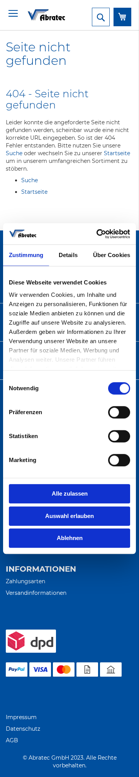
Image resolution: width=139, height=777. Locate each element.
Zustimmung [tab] (26, 255)
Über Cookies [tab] (111, 255)
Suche (14, 153)
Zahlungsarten (25, 581)
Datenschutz (23, 728)
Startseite (117, 153)
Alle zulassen (70, 493)
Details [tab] (68, 255)
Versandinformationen (36, 592)
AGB (12, 740)
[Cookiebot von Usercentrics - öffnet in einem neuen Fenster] (98, 234)
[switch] (119, 413)
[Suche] (101, 17)
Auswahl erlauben (69, 516)
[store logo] (37, 15)
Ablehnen (70, 538)
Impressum (21, 717)
